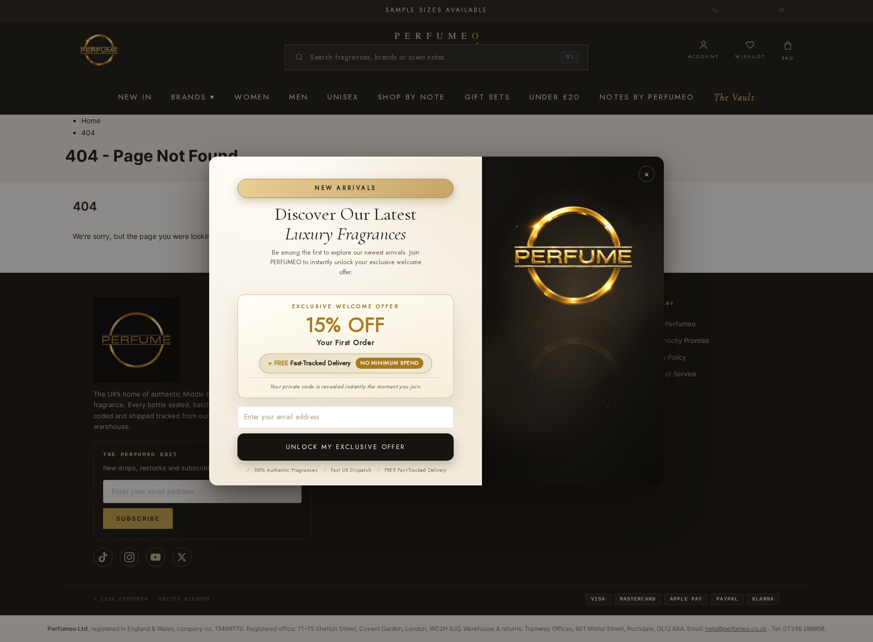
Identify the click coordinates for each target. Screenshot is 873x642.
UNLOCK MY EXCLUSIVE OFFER (346, 447)
